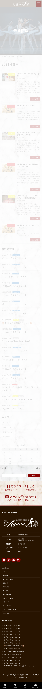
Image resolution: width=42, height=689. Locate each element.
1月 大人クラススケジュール (12, 648)
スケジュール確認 (8, 579)
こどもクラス (7, 587)
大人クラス (6, 590)
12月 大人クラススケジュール (12, 654)
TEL (25, 687)
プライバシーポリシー (9, 609)
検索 (34, 475)
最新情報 (5, 575)
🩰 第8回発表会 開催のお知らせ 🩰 (14, 646)
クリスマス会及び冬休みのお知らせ (14, 651)
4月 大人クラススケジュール (12, 637)
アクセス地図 (7, 594)
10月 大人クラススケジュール (12, 657)
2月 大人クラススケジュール (12, 643)
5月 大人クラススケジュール (12, 634)
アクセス (15, 687)
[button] (21, 488)
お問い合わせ (7, 613)
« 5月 (4, 468)
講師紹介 (5, 583)
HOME (5, 572)
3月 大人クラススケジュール (12, 640)
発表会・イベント (8, 598)
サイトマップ (7, 605)
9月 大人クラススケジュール (12, 660)
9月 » (38, 468)
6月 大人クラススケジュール (12, 631)
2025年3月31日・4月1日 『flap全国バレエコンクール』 (20, 666)
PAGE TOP (38, 679)
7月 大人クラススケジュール (12, 628)
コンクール (6, 602)
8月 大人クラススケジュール (12, 625)
